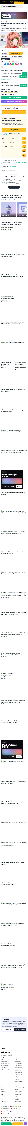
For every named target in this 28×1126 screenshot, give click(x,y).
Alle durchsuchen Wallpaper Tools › (9, 199)
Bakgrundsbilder (6, 1108)
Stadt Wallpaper (18, 1059)
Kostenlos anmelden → (20, 1029)
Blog (16, 1096)
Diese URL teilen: (5, 82)
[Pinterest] (10, 64)
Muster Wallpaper (18, 1070)
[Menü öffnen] (25, 6)
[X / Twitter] (8, 64)
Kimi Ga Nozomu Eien (13, 21)
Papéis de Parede (16, 1108)
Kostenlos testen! (14, 112)
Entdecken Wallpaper (5, 1063)
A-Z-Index (3, 1059)
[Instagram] (16, 64)
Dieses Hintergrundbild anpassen (14, 101)
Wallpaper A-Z (18, 1086)
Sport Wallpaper (18, 1072)
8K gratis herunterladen (18, 1123)
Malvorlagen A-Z (18, 1091)
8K (17, 91)
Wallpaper (6, 21)
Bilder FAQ (3, 1099)
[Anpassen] (25, 1123)
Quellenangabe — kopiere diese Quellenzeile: (12, 70)
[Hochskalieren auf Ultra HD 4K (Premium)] (24, 146)
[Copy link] (21, 64)
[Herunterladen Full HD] (24, 142)
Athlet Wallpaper (18, 1065)
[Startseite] (1, 21)
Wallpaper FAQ (4, 1096)
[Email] (18, 64)
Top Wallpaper (4, 1067)
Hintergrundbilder (5, 1087)
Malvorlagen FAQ (4, 1101)
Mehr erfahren (8, 1029)
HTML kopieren (23, 76)
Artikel (2, 1070)
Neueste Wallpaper (5, 1065)
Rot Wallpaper (18, 1061)
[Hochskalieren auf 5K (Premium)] (24, 150)
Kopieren (24, 73)
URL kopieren (23, 85)
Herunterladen (14, 130)
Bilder (2, 1089)
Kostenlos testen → (19, 2)
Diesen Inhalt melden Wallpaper (8, 170)
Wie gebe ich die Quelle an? (6, 79)
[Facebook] (5, 64)
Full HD (5, 91)
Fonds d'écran (15, 1111)
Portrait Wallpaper (19, 1063)
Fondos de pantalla (12, 1110)
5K (14, 91)
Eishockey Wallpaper (19, 1081)
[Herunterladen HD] (24, 138)
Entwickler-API (18, 1101)
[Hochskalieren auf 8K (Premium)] (24, 155)
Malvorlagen (3, 1091)
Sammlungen (4, 1061)
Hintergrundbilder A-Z (19, 1087)
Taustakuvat (19, 1113)
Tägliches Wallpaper (5, 1069)
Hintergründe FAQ (5, 1098)
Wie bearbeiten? (13, 166)
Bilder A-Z (17, 1089)
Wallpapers (11, 1106)
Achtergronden (6, 1111)
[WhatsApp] (13, 64)
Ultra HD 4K (10, 91)
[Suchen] (21, 6)
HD (2, 91)
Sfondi (4, 1110)
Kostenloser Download (15, 97)
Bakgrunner (12, 1113)
